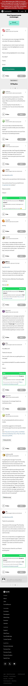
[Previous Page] (10, 88)
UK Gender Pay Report (7, 683)
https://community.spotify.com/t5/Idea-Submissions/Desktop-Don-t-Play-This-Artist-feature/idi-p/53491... (13, 433)
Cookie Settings (12, 676)
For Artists (6, 611)
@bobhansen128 (8, 517)
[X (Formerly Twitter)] (9, 664)
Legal (4, 674)
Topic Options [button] (13, 80)
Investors (5, 620)
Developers (6, 614)
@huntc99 (9, 175)
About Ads (5, 678)
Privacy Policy (5, 676)
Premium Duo (6, 649)
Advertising (6, 617)
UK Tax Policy (14, 681)
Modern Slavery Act (6, 681)
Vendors (5, 623)
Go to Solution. (11, 69)
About (5, 598)
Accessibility (11, 678)
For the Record (7, 604)
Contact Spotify (7, 639)
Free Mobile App (7, 636)
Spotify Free (6, 658)
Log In (22, 11)
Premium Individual (8, 646)
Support (5, 630)
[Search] (19, 11)
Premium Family (7, 652)
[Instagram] (5, 664)
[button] (25, 30)
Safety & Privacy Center (11, 674)
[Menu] (25, 11)
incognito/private (6, 185)
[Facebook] (14, 664)
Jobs (4, 601)
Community (8, 11)
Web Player (6, 633)
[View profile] (3, 30)
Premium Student (7, 655)
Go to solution (14, 23)
